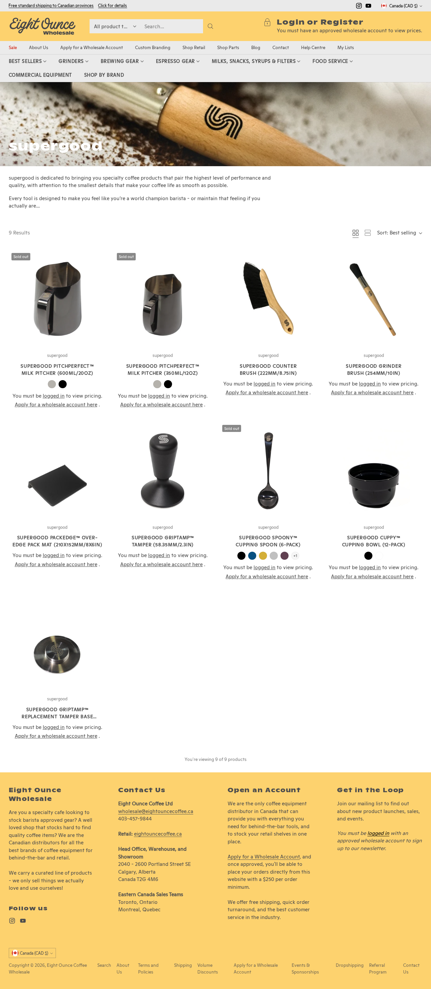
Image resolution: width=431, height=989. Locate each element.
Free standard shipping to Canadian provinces (51, 5)
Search (104, 965)
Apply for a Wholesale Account (264, 856)
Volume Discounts (207, 968)
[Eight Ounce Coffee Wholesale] (42, 26)
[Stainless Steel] (52, 384)
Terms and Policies (148, 968)
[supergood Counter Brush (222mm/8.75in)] (268, 298)
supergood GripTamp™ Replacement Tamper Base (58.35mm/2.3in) (57, 716)
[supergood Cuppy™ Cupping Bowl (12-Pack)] (373, 470)
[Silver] (274, 556)
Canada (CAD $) (403, 6)
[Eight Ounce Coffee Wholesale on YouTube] (368, 6)
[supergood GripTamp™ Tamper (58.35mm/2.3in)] (162, 470)
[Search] (210, 26)
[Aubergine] (284, 556)
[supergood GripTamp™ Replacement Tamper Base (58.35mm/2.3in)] (57, 642)
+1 (295, 555)
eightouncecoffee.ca (158, 834)
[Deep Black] (63, 384)
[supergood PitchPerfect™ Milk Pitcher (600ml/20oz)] (57, 298)
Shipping (183, 965)
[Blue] (252, 556)
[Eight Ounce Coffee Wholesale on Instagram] (359, 6)
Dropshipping (350, 965)
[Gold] (263, 556)
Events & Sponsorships (305, 968)
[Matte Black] (368, 556)
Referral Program (378, 968)
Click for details (112, 5)
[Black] (241, 556)
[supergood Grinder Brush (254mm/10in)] (373, 298)
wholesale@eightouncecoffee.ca (155, 811)
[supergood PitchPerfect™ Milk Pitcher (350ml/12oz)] (162, 298)
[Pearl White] (379, 556)
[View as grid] (356, 233)
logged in (378, 833)
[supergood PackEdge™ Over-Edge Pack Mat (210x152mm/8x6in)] (57, 470)
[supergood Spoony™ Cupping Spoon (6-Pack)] (268, 470)
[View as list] (368, 233)
